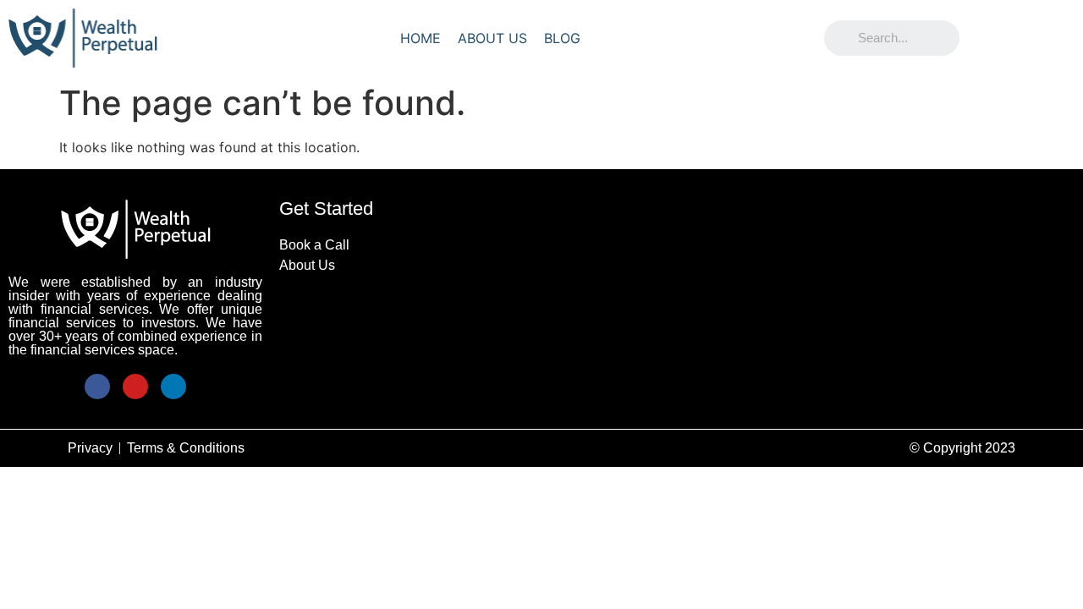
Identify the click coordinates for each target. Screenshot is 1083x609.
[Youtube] (135, 386)
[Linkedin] (173, 386)
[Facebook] (97, 386)
